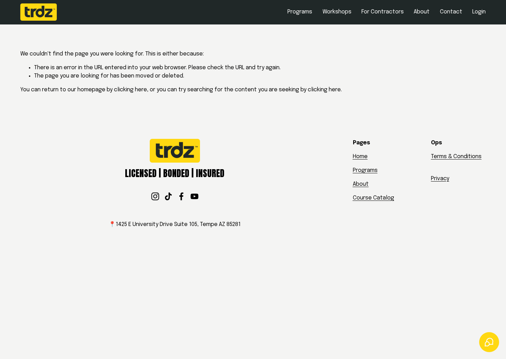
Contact (451, 12)
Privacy (440, 179)
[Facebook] (181, 196)
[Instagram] (155, 196)
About (422, 12)
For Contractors (382, 12)
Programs (299, 12)
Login (479, 12)
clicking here (130, 90)
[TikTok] (168, 196)
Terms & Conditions (456, 157)
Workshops (337, 12)
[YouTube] (194, 196)
